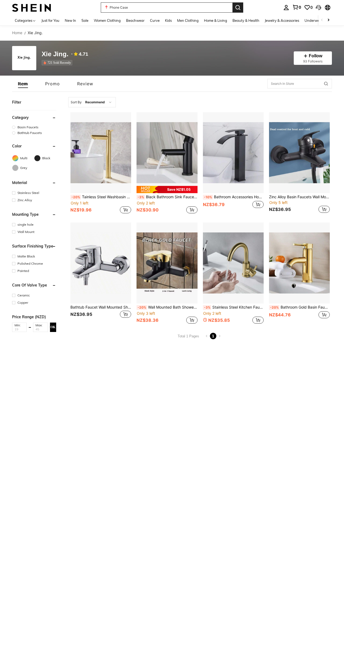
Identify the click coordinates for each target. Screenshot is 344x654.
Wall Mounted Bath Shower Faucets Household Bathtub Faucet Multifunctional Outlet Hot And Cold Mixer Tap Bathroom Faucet (167, 307)
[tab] (23, 83)
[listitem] (58, 62)
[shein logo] (31, 7)
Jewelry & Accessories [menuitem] (282, 20)
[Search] (237, 7)
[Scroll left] (322, 20)
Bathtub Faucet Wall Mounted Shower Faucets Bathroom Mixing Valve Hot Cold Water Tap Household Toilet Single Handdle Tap (100, 307)
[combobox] (92, 102)
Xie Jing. (55, 54)
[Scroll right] (328, 20)
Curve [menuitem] (155, 20)
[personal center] (286, 7)
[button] (318, 7)
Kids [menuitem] (168, 20)
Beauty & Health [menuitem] (245, 20)
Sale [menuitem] (84, 20)
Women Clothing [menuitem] (107, 20)
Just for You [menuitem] (50, 20)
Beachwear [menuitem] (135, 20)
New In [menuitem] (70, 20)
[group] (34, 127)
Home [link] (17, 33)
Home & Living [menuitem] (215, 20)
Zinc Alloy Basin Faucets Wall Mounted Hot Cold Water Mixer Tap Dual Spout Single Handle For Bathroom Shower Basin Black (299, 197)
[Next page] (219, 336)
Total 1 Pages (188, 336)
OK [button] (53, 327)
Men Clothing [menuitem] (188, 20)
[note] (167, 189)
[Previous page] (206, 336)
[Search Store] (326, 83)
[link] (296, 7)
